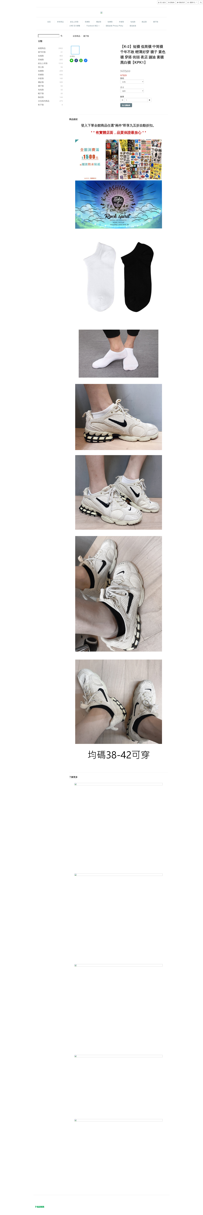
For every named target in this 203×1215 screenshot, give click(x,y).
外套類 (121, 21)
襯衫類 (98, 21)
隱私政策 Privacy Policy (114, 25)
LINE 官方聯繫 (74, 25)
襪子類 (155, 21)
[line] (71, 60)
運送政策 (133, 25)
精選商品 (42, 48)
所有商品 (60, 21)
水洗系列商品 (43, 101)
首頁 (49, 21)
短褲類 (110, 21)
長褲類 (87, 21)
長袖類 (41, 59)
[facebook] (76, 60)
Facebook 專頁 (92, 25)
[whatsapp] (81, 60)
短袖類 (41, 55)
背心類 (41, 67)
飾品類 (144, 21)
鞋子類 (41, 104)
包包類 (132, 21)
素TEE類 (42, 52)
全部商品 (76, 36)
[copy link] (85, 60)
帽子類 (41, 93)
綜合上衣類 (74, 21)
